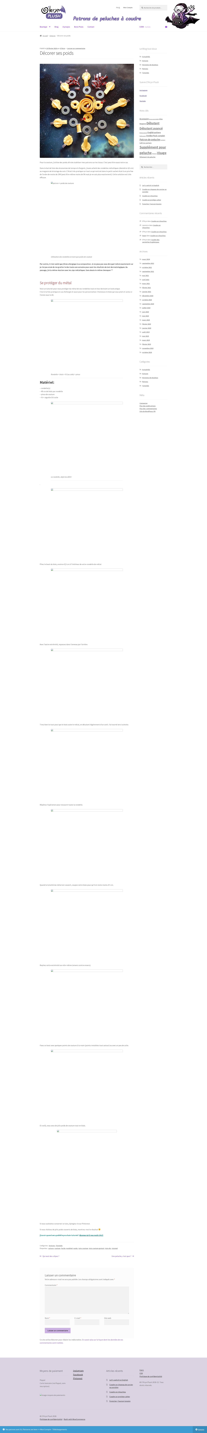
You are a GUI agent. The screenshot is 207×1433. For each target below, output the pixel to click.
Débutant (153, 123)
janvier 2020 (146, 328)
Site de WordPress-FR (147, 411)
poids (75, 1248)
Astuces (52, 36)
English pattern (154, 132)
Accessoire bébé (154, 119)
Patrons (145, 69)
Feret (144, 236)
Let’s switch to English (150, 185)
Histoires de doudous (150, 65)
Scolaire (162, 140)
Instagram (78, 1370)
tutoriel (115, 1248)
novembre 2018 (147, 348)
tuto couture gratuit (96, 1248)
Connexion (143, 403)
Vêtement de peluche (147, 157)
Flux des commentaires (148, 409)
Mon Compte (127, 7)
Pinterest (77, 1378)
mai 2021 (145, 275)
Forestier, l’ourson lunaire (151, 204)
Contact (91, 27)
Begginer (143, 124)
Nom (47, 1318)
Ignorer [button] (201, 1429)
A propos (66, 27)
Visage (161, 153)
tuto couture (83, 1248)
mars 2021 (146, 283)
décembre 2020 (147, 296)
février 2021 (146, 288)
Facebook (78, 1374)
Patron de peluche (150, 139)
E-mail (78, 1318)
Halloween (143, 136)
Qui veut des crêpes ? (50, 1256)
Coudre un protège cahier (151, 200)
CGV (141, 1373)
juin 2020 (145, 312)
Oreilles (149, 136)
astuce (51, 1248)
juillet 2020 (146, 308)
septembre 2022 (148, 263)
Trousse (154, 153)
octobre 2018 (147, 352)
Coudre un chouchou (150, 196)
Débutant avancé (151, 128)
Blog (56, 27)
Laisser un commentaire (76, 48)
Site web (107, 1318)
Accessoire (144, 119)
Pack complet (159, 136)
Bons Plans (78, 27)
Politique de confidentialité (151, 1376)
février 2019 (146, 344)
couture (57, 1248)
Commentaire (51, 1285)
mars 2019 (146, 340)
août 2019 (146, 332)
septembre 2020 (148, 304)
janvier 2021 (146, 292)
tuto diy (108, 1248)
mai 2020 (145, 316)
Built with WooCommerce (74, 1419)
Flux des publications (148, 406)
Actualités (146, 57)
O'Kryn (62, 48)
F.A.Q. (118, 7)
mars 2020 (146, 320)
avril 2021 (145, 280)
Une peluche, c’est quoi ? (121, 1256)
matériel (69, 1248)
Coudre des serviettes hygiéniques (150, 241)
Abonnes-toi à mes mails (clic (90, 1235)
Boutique (43, 27)
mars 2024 (146, 259)
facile (63, 1248)
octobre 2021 (147, 267)
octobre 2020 (147, 300)
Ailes (161, 119)
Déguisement (143, 133)
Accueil (45, 36)
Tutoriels (59, 1246)
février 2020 (146, 324)
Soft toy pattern (146, 143)
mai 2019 (145, 336)
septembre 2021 (148, 271)
